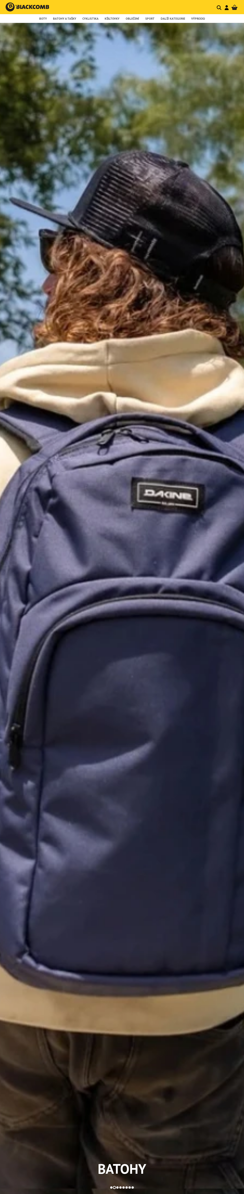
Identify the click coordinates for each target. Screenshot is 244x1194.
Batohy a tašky (64, 18)
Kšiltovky (112, 18)
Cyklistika (90, 18)
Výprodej (198, 18)
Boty (43, 18)
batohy (122, 1169)
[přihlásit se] (227, 8)
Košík (234, 7)
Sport (150, 18)
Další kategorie (173, 18)
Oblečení (132, 18)
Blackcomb (31, 7)
